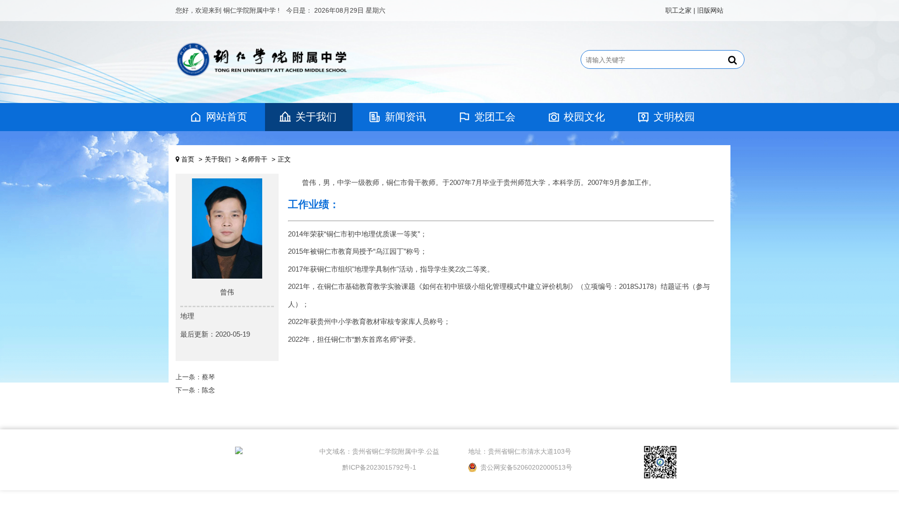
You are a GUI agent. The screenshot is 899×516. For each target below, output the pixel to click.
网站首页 (226, 117)
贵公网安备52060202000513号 (525, 467)
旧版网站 (710, 10)
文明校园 (674, 117)
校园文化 (584, 117)
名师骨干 (254, 159)
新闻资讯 (405, 117)
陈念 (208, 390)
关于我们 (316, 117)
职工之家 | (680, 10)
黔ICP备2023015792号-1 (379, 467)
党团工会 (495, 117)
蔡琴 (208, 377)
